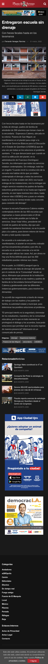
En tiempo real (8, 588)
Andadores (7, 569)
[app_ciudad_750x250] (24, 108)
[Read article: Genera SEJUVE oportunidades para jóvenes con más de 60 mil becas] (7, 389)
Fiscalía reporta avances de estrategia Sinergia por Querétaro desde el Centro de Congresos (29, 401)
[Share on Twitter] (12, 97)
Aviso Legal (7, 634)
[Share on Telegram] (35, 97)
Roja (4, 619)
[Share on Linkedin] (20, 97)
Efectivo (5, 584)
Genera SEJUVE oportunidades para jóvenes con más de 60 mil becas (29, 388)
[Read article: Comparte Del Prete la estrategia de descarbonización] (7, 378)
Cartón (5, 577)
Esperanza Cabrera (27, 338)
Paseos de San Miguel (11, 342)
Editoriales (6, 581)
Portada (5, 611)
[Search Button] (45, 3)
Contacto (6, 638)
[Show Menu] (3, 4)
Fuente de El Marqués (11, 596)
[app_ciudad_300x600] (24, 452)
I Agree (33, 661)
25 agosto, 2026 (22, 370)
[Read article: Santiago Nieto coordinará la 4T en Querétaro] (7, 367)
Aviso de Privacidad (10, 631)
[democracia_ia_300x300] (24, 515)
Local (4, 600)
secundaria (27, 342)
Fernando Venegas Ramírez (15, 41)
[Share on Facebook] (5, 97)
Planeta (5, 607)
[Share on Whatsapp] (27, 97)
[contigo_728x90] (24, 350)
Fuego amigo (7, 592)
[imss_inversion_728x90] (24, 12)
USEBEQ (38, 342)
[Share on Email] (42, 97)
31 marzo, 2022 (36, 41)
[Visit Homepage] (24, 3)
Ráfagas (5, 615)
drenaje (14, 338)
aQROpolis (6, 573)
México (5, 604)
